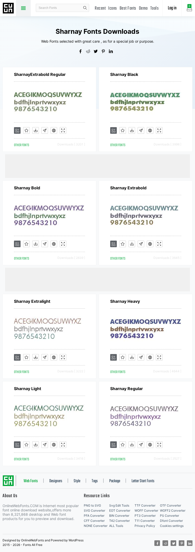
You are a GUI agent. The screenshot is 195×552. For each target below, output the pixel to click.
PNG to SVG (92, 505)
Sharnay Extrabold (128, 187)
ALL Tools (116, 526)
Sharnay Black (124, 74)
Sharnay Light (27, 388)
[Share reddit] (90, 51)
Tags (95, 481)
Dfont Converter (171, 521)
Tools (154, 8)
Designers (55, 481)
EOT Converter (119, 510)
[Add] (17, 130)
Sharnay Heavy (125, 301)
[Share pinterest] (105, 51)
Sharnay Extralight (32, 301)
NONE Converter (95, 526)
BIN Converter (119, 515)
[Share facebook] (82, 51)
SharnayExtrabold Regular (40, 74)
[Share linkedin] (113, 51)
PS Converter (169, 515)
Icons (112, 8)
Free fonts (9, 9)
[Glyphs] (44, 130)
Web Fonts (31, 481)
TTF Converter (145, 505)
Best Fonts (128, 8)
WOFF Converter (146, 510)
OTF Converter (170, 505)
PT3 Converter (145, 515)
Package (114, 481)
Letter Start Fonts (143, 481)
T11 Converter (145, 521)
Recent (100, 8)
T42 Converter (119, 521)
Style (77, 481)
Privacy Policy (145, 526)
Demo (143, 8)
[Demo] (63, 130)
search (85, 8)
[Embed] (54, 130)
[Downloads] (35, 130)
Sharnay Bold (27, 187)
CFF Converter (94, 521)
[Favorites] (26, 130)
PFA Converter (94, 515)
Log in (172, 8)
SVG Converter (94, 510)
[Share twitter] (97, 51)
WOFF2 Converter (172, 510)
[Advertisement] (97, 165)
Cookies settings (172, 526)
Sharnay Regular (126, 388)
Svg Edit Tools (119, 505)
